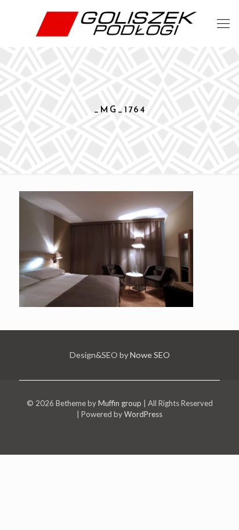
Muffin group (120, 403)
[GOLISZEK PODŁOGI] (119, 23)
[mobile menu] (223, 23)
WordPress (143, 414)
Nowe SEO (150, 355)
